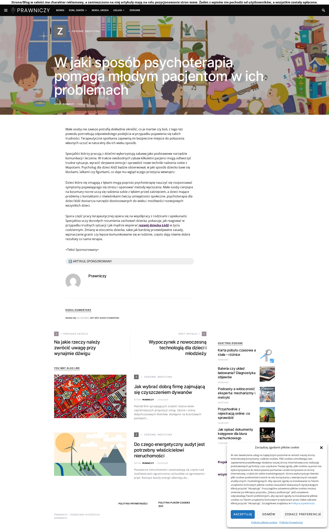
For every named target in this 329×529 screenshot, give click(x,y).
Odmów (268, 514)
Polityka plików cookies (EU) (174, 504)
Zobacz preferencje (303, 514)
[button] (321, 447)
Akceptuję (242, 514)
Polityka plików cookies (264, 522)
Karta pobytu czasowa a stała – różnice (237, 352)
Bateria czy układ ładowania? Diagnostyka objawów (236, 372)
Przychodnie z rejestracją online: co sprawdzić (234, 413)
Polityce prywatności (303, 503)
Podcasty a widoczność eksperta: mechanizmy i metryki (236, 393)
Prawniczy (68, 104)
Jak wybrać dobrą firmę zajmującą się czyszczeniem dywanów (169, 389)
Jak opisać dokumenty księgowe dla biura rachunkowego (235, 433)
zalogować (83, 318)
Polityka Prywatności (291, 522)
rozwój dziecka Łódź (154, 225)
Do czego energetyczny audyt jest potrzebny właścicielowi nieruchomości (169, 450)
